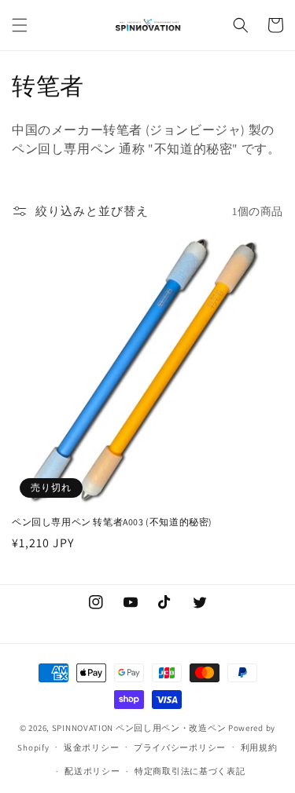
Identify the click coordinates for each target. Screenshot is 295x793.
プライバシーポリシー (180, 747)
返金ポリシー (91, 747)
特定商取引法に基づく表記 (190, 771)
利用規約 (259, 747)
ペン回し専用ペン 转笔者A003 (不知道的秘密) (112, 522)
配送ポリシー (92, 771)
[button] (19, 25)
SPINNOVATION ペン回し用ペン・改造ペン (139, 727)
